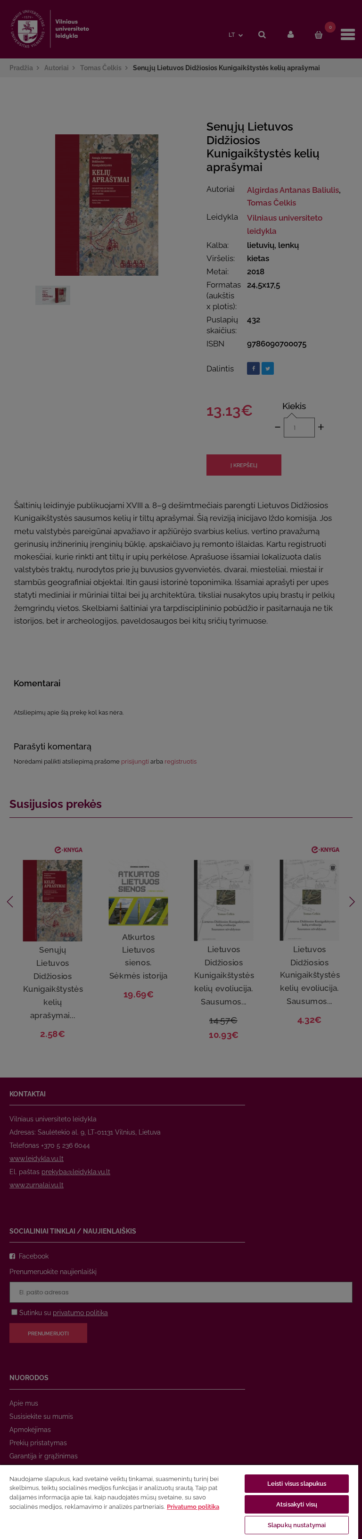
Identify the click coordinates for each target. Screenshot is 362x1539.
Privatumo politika (193, 1506)
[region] (179, 1501)
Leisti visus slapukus (297, 1483)
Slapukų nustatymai (297, 1525)
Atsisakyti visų (296, 1504)
